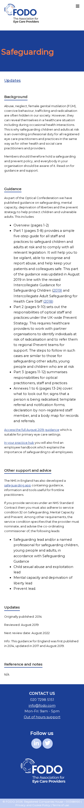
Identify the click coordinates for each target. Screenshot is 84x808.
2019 (57, 290)
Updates (12, 80)
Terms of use (60, 805)
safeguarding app (17, 485)
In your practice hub (19, 442)
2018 (48, 301)
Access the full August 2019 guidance (31, 430)
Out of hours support (42, 717)
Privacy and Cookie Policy (32, 805)
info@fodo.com (42, 705)
